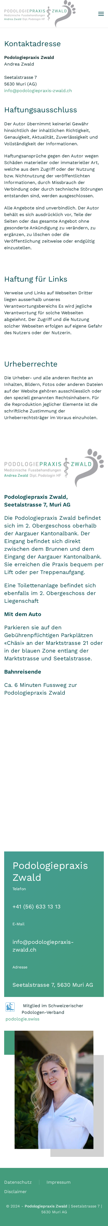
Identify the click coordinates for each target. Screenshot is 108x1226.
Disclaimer (15, 1191)
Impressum (59, 1182)
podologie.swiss (22, 1019)
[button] (101, 14)
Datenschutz (18, 1182)
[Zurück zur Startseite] (40, 14)
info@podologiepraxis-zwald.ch (38, 90)
